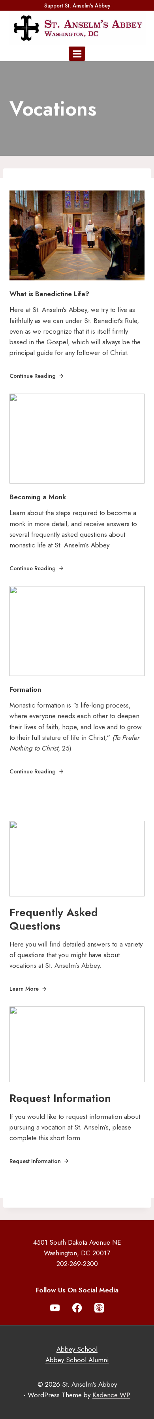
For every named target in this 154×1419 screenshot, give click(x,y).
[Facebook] (77, 1308)
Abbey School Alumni (77, 1360)
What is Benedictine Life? (49, 294)
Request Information (60, 1098)
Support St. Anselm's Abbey (77, 5)
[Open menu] (77, 53)
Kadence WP (111, 1395)
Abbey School (77, 1349)
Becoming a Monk (37, 497)
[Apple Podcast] (99, 1308)
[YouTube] (55, 1308)
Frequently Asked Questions (53, 919)
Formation (25, 689)
